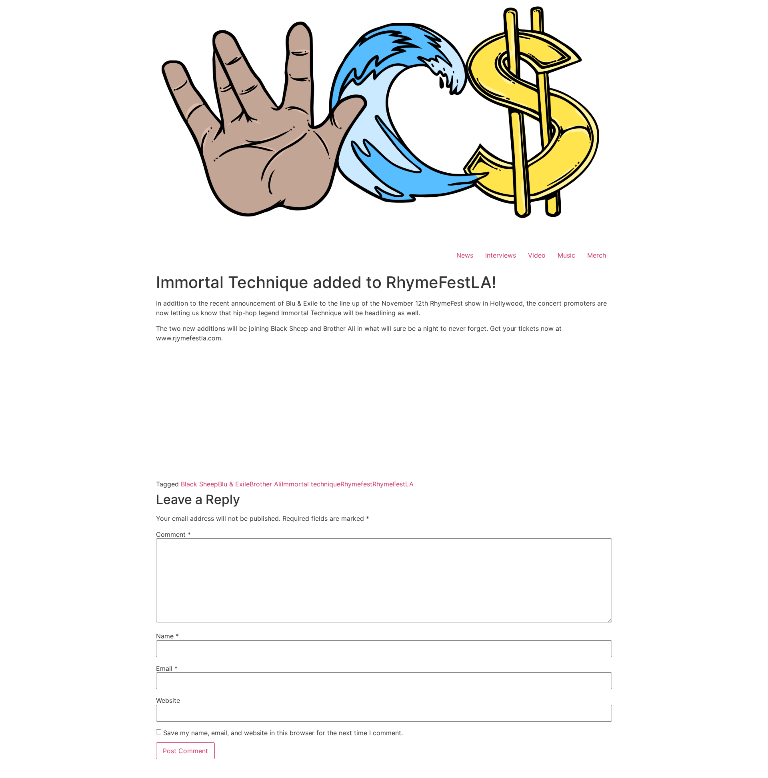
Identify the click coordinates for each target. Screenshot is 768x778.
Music (566, 255)
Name (167, 636)
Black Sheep (199, 484)
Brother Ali (266, 484)
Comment (173, 534)
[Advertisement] (384, 420)
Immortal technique (311, 484)
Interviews (500, 255)
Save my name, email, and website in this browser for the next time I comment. (283, 733)
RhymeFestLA (393, 484)
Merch (596, 255)
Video (537, 255)
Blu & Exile (234, 484)
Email (167, 668)
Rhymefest (356, 484)
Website (168, 700)
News (464, 255)
